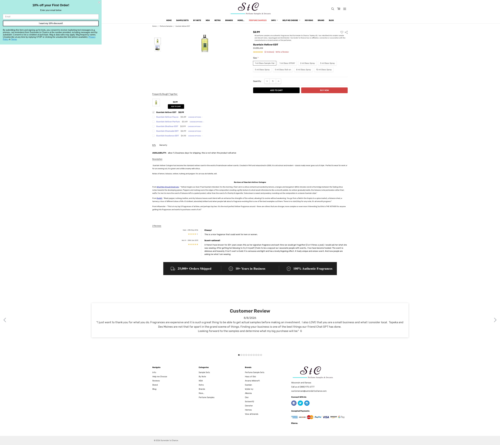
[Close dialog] (99, 2)
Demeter (249, 406)
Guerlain (248, 385)
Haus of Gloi (250, 376)
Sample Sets (182, 20)
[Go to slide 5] (249, 355)
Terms (14, 39)
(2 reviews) (269, 52)
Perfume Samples (258, 20)
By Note (197, 20)
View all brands (251, 414)
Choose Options (194, 117)
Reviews (309, 20)
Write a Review (282, 52)
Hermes (248, 410)
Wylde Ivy (249, 389)
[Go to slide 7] (253, 355)
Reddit (159, 198)
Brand (321, 20)
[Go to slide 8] (256, 355)
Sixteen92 (249, 401)
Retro (217, 20)
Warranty (163, 145)
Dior (247, 397)
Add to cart (176, 106)
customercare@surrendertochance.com (309, 391)
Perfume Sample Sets (254, 372)
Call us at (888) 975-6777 (302, 387)
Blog (331, 20)
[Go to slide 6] (251, 355)
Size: (256, 58)
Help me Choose (290, 20)
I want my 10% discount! (51, 23)
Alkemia (248, 393)
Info (273, 20)
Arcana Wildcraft (252, 381)
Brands (229, 20)
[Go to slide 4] (246, 355)
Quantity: (257, 81)
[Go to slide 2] (495, 320)
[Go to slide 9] (258, 355)
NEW (208, 20)
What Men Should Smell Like (168, 187)
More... (241, 20)
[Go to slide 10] (4, 320)
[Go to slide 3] (244, 355)
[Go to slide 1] (239, 355)
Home (168, 20)
